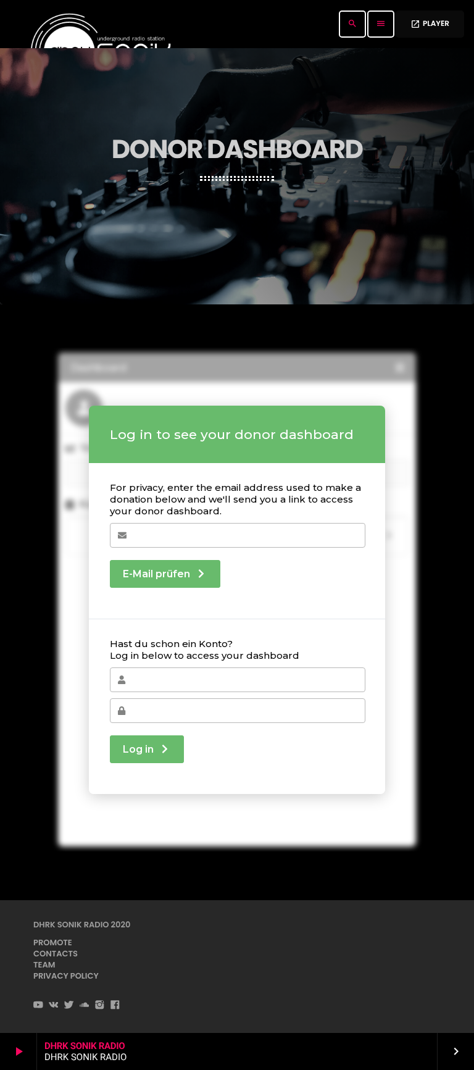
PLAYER (429, 24)
